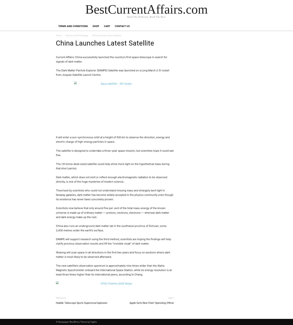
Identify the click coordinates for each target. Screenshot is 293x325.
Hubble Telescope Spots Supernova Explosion (81, 302)
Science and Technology (76, 35)
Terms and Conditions (73, 26)
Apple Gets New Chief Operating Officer (152, 302)
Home (59, 35)
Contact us (122, 26)
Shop (96, 26)
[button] (233, 26)
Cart (107, 26)
